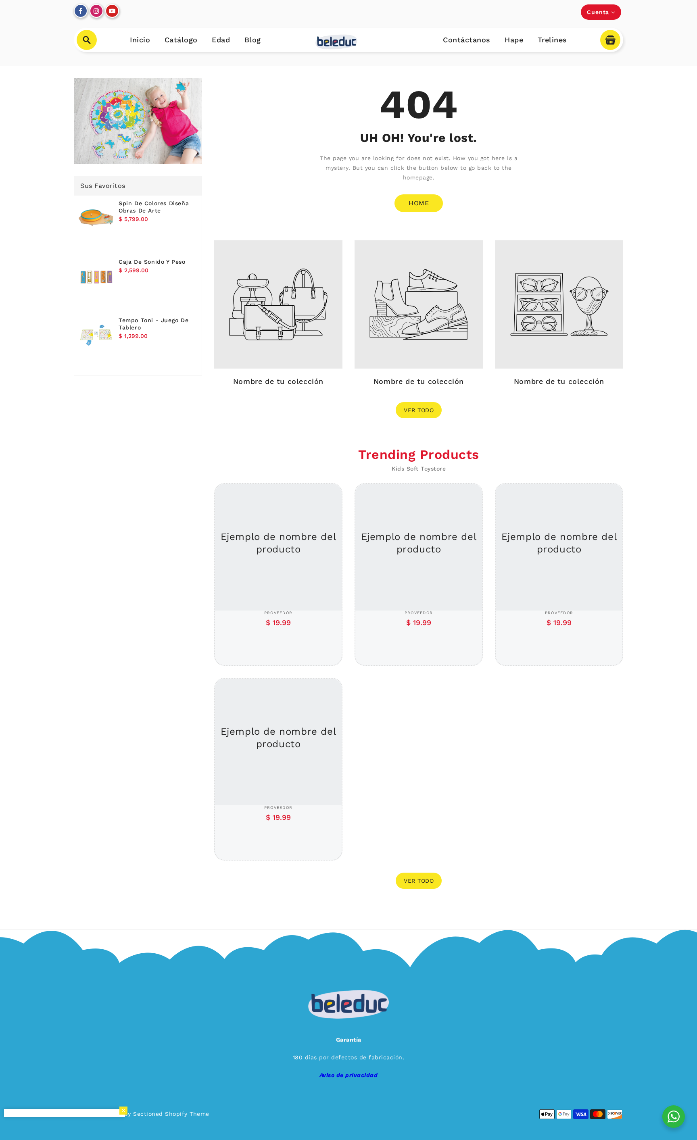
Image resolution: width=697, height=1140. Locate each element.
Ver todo (419, 410)
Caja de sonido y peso (152, 261)
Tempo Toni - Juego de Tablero (154, 324)
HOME (419, 203)
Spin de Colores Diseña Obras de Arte (154, 207)
